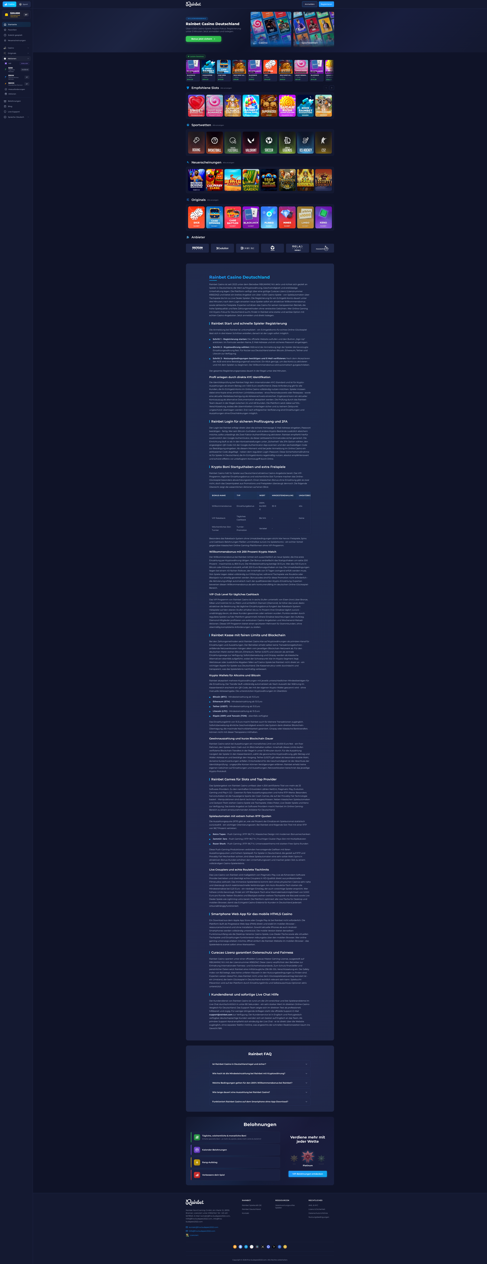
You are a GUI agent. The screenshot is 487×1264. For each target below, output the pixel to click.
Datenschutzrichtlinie (318, 1213)
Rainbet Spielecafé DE (252, 1205)
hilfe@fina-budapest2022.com (202, 1231)
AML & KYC (313, 1205)
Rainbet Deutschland (251, 1209)
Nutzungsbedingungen (319, 1217)
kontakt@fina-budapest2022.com (203, 1227)
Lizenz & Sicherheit (317, 1209)
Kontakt (245, 1213)
